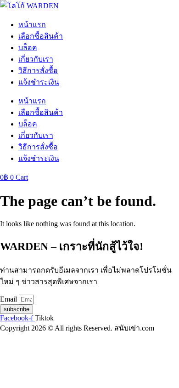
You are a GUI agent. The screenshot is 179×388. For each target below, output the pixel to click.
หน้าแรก (32, 25)
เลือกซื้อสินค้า (40, 36)
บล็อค (27, 47)
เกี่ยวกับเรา (35, 59)
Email (9, 299)
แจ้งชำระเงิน (38, 82)
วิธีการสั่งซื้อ (38, 70)
